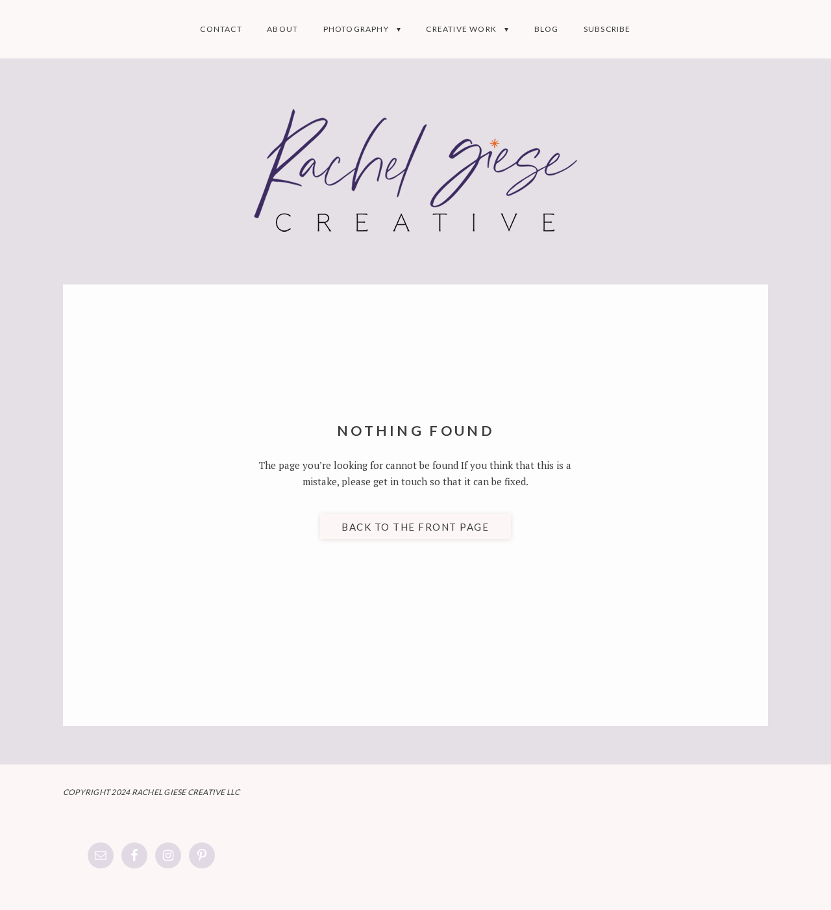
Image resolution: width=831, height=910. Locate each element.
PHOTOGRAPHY (356, 29)
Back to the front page (415, 527)
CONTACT (221, 29)
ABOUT (282, 29)
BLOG (546, 29)
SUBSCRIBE (607, 29)
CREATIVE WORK (461, 29)
